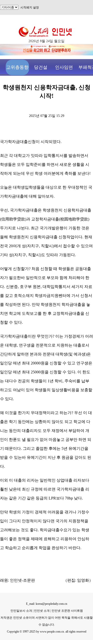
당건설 (40, 67)
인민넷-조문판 (22, 580)
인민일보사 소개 (21, 610)
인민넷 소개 (41, 610)
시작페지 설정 (29, 7)
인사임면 (64, 67)
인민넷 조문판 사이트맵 (67, 610)
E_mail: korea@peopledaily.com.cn (46, 603)
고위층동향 (17, 67)
